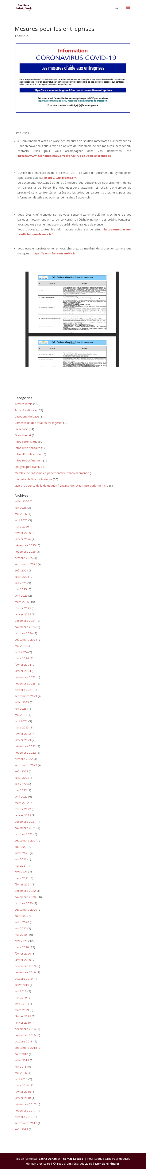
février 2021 (23, 884)
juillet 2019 (22, 985)
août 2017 (21, 1129)
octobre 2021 (24, 834)
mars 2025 (22, 602)
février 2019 (23, 1016)
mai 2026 (21, 514)
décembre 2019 (25, 966)
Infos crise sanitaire (27, 448)
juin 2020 (21, 928)
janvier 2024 (23, 671)
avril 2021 (21, 872)
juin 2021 (21, 859)
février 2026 (23, 533)
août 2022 (21, 771)
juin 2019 (21, 991)
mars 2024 (22, 658)
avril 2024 (21, 652)
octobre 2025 (24, 558)
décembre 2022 (25, 746)
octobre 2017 (24, 1117)
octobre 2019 (24, 978)
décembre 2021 (25, 821)
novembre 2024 (25, 627)
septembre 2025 (26, 564)
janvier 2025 (23, 614)
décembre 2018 (25, 1029)
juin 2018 (21, 1066)
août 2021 (21, 847)
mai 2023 (21, 715)
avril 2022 (21, 796)
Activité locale (24, 404)
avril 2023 (21, 721)
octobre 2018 (24, 1041)
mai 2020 (21, 934)
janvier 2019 (23, 1022)
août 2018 (21, 1054)
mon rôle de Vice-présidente (33, 479)
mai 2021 (21, 865)
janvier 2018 (23, 1098)
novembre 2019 (25, 972)
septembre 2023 (26, 696)
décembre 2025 (25, 545)
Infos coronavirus (26, 441)
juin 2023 (21, 708)
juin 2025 (21, 583)
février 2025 (23, 608)
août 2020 (21, 916)
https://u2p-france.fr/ (60, 177)
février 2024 (23, 664)
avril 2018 (21, 1079)
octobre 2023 (24, 690)
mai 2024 (21, 646)
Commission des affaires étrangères (38, 423)
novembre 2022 (25, 752)
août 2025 (21, 570)
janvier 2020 (23, 960)
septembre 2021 (26, 840)
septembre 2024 (26, 639)
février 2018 (23, 1091)
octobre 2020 (24, 903)
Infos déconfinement (28, 454)
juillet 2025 (22, 577)
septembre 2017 (26, 1123)
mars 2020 (22, 947)
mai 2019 (21, 997)
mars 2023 (22, 727)
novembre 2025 (25, 551)
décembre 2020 (25, 890)
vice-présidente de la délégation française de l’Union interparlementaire (61, 485)
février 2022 (23, 809)
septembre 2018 (26, 1047)
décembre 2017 (25, 1104)
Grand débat (23, 435)
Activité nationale (26, 410)
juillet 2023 (22, 702)
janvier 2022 (23, 815)
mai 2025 (21, 589)
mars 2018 (22, 1085)
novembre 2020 (25, 897)
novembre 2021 (25, 828)
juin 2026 (21, 507)
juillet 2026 (22, 501)
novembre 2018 (25, 1035)
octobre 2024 (24, 633)
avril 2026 (21, 520)
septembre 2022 (26, 765)
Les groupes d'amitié (28, 467)
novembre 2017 (25, 1110)
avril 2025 (21, 595)
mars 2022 (22, 803)
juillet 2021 (22, 853)
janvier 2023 (23, 740)
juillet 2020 (22, 922)
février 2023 (23, 734)
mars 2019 (22, 1010)
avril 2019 (21, 1004)
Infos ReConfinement (28, 460)
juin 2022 (21, 784)
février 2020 (23, 953)
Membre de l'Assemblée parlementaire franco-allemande (52, 473)
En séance (21, 429)
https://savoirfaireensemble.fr (54, 253)
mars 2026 (22, 526)
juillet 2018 (22, 1060)
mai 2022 (21, 790)
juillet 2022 (22, 777)
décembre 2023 (25, 677)
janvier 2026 (23, 539)
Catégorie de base (27, 416)
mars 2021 (22, 878)
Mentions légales (107, 1163)
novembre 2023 (25, 683)
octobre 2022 (24, 759)
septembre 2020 (26, 909)
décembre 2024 (25, 620)
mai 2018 (21, 1073)
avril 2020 (21, 941)
